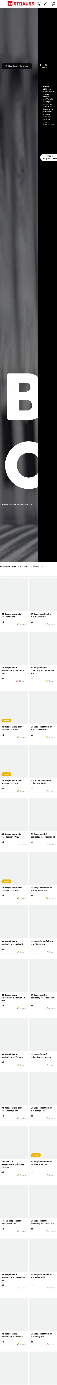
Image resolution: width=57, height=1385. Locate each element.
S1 (45, 566)
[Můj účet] (45, 4)
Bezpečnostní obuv (30, 566)
